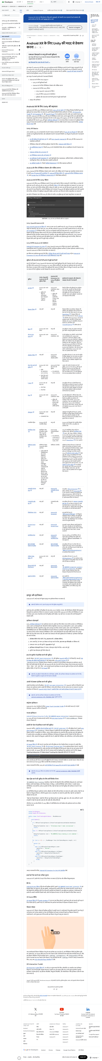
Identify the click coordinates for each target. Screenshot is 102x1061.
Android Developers (31, 35)
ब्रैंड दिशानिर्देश (36, 1057)
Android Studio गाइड (81, 1028)
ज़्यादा (41, 2)
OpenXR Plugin (50, 114)
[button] (10, 51)
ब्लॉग (24, 1041)
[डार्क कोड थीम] (81, 810)
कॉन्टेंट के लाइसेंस (43, 995)
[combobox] (58, 1)
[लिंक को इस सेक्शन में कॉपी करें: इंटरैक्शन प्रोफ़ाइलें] (39, 621)
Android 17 (65, 1026)
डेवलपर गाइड (78, 1031)
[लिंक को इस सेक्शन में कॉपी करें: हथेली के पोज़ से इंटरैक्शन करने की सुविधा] (54, 725)
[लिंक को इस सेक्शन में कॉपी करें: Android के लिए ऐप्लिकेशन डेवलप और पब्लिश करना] (62, 168)
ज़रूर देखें (19, 2)
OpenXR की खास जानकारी (74, 71)
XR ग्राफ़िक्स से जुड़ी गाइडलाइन (38, 158)
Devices (13, 6)
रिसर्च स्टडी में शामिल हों (93, 1037)
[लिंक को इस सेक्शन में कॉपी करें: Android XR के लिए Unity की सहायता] (59, 107)
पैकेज (55, 185)
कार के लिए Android (54, 1034)
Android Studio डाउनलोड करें (79, 1036)
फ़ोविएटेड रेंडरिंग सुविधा (72, 453)
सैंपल (14, 10)
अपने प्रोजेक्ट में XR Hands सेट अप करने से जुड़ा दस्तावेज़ (60, 765)
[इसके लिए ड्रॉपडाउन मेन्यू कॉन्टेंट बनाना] (35, 2)
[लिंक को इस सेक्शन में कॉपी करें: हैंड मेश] (32, 883)
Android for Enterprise (29, 1031)
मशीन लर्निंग (38, 1029)
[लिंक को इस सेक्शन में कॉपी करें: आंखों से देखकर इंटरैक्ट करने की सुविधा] (53, 682)
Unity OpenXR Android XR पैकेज (35, 227)
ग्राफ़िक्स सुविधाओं (52, 120)
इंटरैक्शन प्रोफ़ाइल (35, 624)
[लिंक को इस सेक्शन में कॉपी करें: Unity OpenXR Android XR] (45, 223)
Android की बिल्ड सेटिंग (56, 173)
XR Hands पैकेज (31, 744)
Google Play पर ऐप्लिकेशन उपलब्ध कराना (42, 175)
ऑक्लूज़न (30, 412)
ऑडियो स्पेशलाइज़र (51, 163)
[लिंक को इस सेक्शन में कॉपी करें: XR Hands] (35, 741)
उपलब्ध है (54, 17)
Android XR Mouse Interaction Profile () (48, 716)
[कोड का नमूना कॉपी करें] (83, 810)
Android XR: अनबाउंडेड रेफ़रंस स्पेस (55, 490)
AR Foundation (37, 114)
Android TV (52, 1037)
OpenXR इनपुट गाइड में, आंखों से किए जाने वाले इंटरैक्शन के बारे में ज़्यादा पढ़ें (59, 689)
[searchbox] (11, 15)
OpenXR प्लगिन (63, 658)
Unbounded (77, 491)
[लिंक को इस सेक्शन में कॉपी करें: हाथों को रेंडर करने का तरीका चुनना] (50, 875)
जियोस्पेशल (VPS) (32, 512)
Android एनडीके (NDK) (81, 1040)
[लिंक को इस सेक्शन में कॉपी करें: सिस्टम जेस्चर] (36, 907)
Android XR (22, 6)
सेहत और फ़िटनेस (40, 1032)
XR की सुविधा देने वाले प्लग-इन (38, 139)
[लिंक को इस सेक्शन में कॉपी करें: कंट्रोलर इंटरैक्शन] (39, 703)
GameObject (65, 314)
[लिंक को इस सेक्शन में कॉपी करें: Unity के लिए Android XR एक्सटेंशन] (49, 243)
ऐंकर (29, 395)
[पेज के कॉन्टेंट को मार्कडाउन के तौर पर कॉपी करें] (40, 47)
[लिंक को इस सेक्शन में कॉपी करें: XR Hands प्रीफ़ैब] (38, 897)
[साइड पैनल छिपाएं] (19, 1058)
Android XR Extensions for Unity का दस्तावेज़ (52, 870)
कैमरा (29, 329)
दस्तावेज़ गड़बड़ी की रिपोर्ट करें (94, 1031)
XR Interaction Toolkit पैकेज (35, 968)
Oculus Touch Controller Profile (54, 706)
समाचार (24, 1038)
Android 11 (65, 1042)
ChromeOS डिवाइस (54, 1032)
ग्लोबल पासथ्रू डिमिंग (31, 557)
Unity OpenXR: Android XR (58, 139)
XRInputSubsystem (72, 489)
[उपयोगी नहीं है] (83, 35)
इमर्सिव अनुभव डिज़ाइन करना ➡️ (54, 10)
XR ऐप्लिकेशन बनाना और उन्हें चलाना (39, 155)
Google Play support (94, 1034)
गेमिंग (37, 1026)
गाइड (21, 10)
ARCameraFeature (67, 558)
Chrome (51, 1050)
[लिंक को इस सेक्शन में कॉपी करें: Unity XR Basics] (39, 129)
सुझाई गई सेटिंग (31, 576)
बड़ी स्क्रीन (52, 1026)
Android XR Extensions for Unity (36, 246)
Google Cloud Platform (69, 1050)
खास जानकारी (5, 10)
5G (37, 1039)
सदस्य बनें (83, 1057)
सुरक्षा (24, 1033)
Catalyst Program (38, 10)
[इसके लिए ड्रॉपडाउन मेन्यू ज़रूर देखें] (23, 2)
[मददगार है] (80, 35)
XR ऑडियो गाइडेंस (35, 163)
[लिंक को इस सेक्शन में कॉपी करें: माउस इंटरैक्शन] (38, 713)
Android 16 (65, 1029)
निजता (37, 1037)
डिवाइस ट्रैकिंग (31, 309)
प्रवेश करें (98, 2)
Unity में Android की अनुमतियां (39, 173)
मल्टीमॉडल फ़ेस (31, 535)
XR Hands (44, 668)
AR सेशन (30, 288)
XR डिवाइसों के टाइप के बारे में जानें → (39, 62)
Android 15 (65, 1032)
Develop (5, 6)
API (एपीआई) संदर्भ (80, 1033)
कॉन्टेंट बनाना (30, 2)
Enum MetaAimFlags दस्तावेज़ (43, 959)
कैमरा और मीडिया (40, 1034)
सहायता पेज (47, 19)
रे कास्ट (29, 383)
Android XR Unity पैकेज (33, 887)
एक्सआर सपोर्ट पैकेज (64, 144)
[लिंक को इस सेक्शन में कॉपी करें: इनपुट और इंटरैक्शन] (43, 595)
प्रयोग (27, 10)
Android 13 (65, 1037)
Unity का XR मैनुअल (70, 132)
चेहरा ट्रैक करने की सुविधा (32, 366)
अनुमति (68, 771)
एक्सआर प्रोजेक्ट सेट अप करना (38, 152)
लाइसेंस (30, 1057)
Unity (31, 6)
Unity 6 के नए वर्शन (58, 110)
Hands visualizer (43, 900)
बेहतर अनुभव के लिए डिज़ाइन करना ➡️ (75, 10)
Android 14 (65, 1034)
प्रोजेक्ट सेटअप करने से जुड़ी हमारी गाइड (59, 253)
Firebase (58, 1050)
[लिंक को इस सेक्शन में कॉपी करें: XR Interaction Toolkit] (44, 964)
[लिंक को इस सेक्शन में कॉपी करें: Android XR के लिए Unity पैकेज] (49, 180)
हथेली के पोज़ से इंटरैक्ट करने (43, 728)
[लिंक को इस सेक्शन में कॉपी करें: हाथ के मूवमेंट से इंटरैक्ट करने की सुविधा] (53, 655)
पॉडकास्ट (25, 1043)
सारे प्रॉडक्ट (81, 1050)
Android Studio (89, 2)
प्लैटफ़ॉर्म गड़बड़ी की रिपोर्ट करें (94, 1027)
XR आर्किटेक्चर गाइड (35, 147)
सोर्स (24, 1036)
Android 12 (65, 1039)
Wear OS (52, 1029)
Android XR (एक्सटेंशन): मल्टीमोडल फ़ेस (54, 536)
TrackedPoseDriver (67, 324)
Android (25, 1028)
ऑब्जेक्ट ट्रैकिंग (31, 355)
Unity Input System (60, 660)
